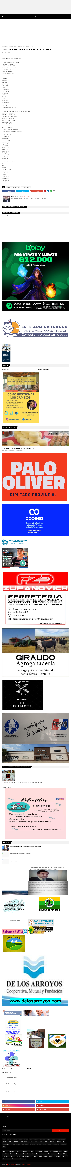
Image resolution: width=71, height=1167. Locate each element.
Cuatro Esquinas (25, 1144)
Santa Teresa (17, 1156)
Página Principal (5, 46)
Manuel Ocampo (39, 1151)
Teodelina (40, 1156)
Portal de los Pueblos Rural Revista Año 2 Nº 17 (18, 448)
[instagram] (18, 1105)
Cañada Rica (15, 1141)
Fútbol (10, 46)
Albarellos (15, 1139)
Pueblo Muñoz (6, 1156)
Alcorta (20, 1139)
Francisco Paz (56, 1144)
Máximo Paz (18, 1153)
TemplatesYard (13, 1164)
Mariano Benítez (47, 1151)
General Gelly (63, 1144)
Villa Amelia (64, 1156)
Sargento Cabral (25, 1156)
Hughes (4, 1151)
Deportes (23, 187)
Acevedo (9, 1139)
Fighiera (44, 1144)
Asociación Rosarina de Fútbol (13, 187)
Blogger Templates (27, 1164)
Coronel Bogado (6, 1144)
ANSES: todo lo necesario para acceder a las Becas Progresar (25, 846)
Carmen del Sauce (61, 1139)
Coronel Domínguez (15, 1144)
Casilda (9, 1141)
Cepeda (30, 1141)
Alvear (31, 1139)
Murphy (12, 1153)
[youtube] (18, 1109)
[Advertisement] (35, 31)
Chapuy (40, 1141)
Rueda (12, 1156)
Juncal (17, 1151)
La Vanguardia (24, 1151)
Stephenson (33, 1156)
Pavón (41, 1153)
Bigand (48, 1139)
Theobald (45, 1156)
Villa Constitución (6, 1158)
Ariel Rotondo (25, 196)
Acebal (4, 1139)
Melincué (65, 1151)
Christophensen (52, 1141)
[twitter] (52, 1101)
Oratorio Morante (26, 1153)
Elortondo (39, 1144)
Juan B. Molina (11, 1151)
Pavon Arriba (35, 1153)
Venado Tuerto (57, 1156)
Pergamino (54, 1153)
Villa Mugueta (15, 1158)
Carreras (4, 1141)
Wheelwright (22, 1158)
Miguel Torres (5, 1153)
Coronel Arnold (60, 1141)
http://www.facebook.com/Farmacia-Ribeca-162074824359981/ (17, 1068)
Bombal (53, 1139)
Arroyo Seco (42, 1139)
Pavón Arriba (47, 1153)
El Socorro (32, 1144)
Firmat (49, 1144)
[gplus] (52, 1109)
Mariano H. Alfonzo (57, 1151)
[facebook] (18, 1101)
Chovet (45, 1141)
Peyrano (59, 1153)
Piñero (64, 1153)
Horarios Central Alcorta (16, 860)
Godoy (4, 1146)
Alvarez (26, 1139)
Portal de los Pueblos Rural (42, 369)
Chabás (35, 1141)
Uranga (50, 1156)
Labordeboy (31, 1151)
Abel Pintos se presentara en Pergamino (20, 853)
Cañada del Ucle (23, 1141)
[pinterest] (52, 1105)
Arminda (36, 1139)
